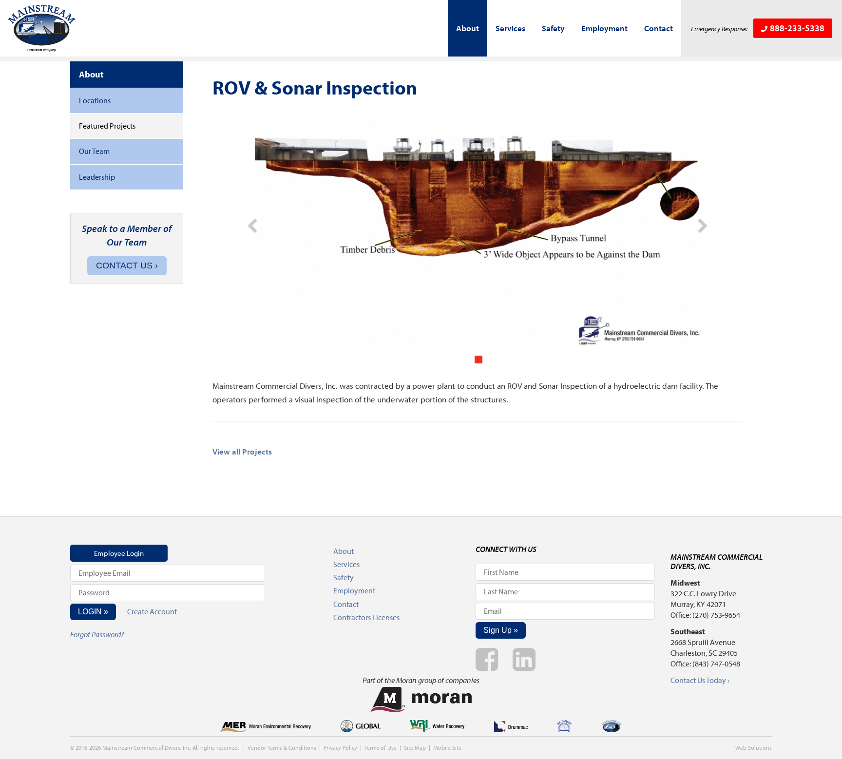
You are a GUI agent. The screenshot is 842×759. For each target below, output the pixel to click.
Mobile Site (447, 747)
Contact (658, 28)
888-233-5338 (797, 28)
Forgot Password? (97, 634)
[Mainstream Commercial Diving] (42, 28)
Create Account (152, 611)
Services (510, 28)
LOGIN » (93, 611)
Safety (553, 28)
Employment (604, 28)
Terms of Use (380, 747)
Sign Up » (500, 630)
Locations (95, 100)
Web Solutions (753, 747)
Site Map (415, 747)
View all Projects (242, 451)
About (467, 28)
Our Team (94, 151)
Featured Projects (107, 126)
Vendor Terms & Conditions (282, 747)
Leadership (97, 177)
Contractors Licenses (366, 617)
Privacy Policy (340, 747)
